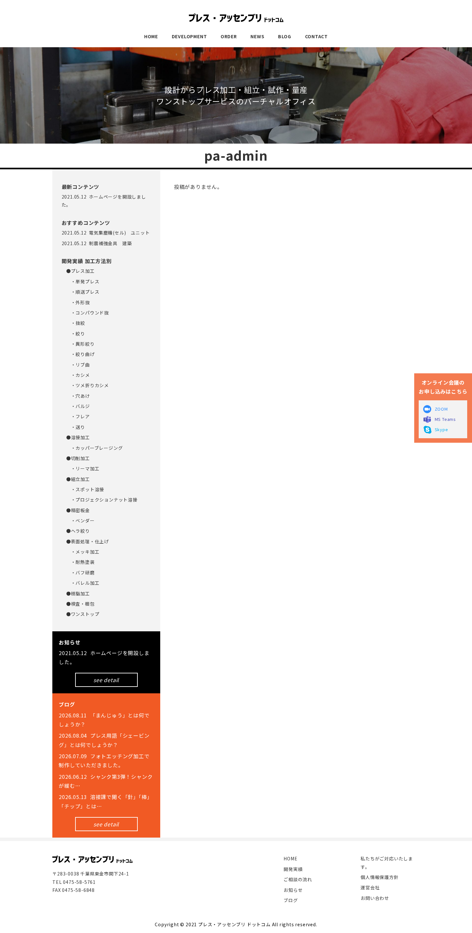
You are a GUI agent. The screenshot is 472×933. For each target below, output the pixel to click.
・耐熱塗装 (80, 562)
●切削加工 (78, 458)
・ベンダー (80, 520)
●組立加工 (78, 479)
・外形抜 (78, 302)
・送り (75, 427)
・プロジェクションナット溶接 (101, 499)
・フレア (78, 416)
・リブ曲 (78, 364)
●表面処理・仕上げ (87, 541)
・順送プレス (83, 292)
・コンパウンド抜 (87, 312)
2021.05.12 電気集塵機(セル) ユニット (106, 232)
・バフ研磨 (80, 572)
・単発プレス (83, 281)
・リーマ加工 (83, 468)
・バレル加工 (83, 583)
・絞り (75, 333)
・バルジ (78, 406)
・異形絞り (80, 344)
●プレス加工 (80, 271)
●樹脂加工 (78, 593)
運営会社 (370, 887)
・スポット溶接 (85, 489)
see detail (106, 680)
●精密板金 (78, 510)
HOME (290, 858)
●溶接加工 (78, 437)
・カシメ (78, 375)
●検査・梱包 (80, 603)
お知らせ (293, 890)
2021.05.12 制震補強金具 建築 (97, 243)
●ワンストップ (83, 614)
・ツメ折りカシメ (87, 385)
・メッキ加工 (83, 551)
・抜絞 (75, 323)
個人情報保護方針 (379, 877)
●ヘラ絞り (78, 531)
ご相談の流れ (298, 879)
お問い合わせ (375, 898)
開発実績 (293, 869)
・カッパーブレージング (94, 448)
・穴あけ (78, 396)
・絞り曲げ (80, 354)
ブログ (291, 900)
